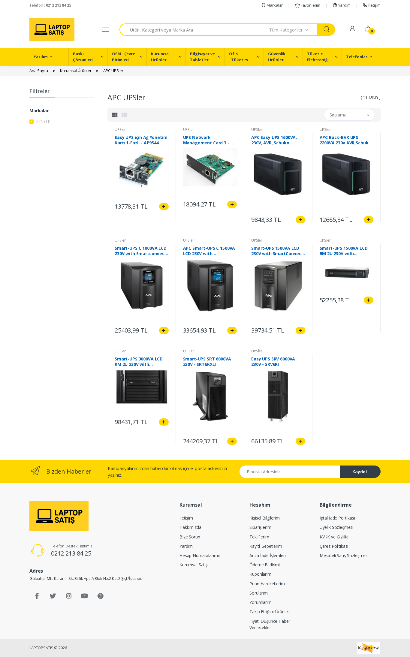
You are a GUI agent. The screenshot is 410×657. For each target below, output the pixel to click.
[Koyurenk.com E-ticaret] (368, 647)
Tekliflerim (259, 537)
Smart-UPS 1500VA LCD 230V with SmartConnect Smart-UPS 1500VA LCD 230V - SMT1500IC (277, 251)
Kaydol (359, 472)
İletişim (374, 5)
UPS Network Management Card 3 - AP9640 (206, 140)
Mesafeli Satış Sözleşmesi (344, 555)
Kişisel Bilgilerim (264, 518)
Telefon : (50, 5)
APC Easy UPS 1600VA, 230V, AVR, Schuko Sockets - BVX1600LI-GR (276, 140)
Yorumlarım (260, 602)
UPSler (120, 129)
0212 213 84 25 (71, 553)
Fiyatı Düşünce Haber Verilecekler (269, 624)
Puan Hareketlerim (267, 583)
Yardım (344, 5)
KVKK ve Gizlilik (334, 537)
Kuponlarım (260, 574)
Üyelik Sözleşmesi (337, 527)
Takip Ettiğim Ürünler (269, 611)
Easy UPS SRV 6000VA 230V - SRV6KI (273, 361)
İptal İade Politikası (337, 518)
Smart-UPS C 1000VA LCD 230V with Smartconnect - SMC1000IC (141, 251)
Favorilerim (310, 5)
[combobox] (194, 29)
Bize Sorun (189, 537)
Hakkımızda (190, 527)
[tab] (115, 115)
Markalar (274, 5)
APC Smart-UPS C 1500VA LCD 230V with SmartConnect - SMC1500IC (209, 251)
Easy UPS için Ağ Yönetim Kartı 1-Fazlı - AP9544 (141, 140)
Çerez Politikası (334, 546)
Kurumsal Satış (193, 565)
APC (43, 121)
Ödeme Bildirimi (264, 565)
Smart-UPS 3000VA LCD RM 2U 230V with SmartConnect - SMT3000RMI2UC (139, 361)
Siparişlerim (260, 527)
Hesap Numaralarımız (200, 555)
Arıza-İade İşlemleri (267, 555)
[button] (293, 29)
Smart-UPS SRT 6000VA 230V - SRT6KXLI (207, 361)
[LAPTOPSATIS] (59, 516)
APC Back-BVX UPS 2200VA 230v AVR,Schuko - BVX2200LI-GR (345, 140)
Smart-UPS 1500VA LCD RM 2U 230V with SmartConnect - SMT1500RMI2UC (344, 251)
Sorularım (258, 593)
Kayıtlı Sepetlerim (265, 546)
